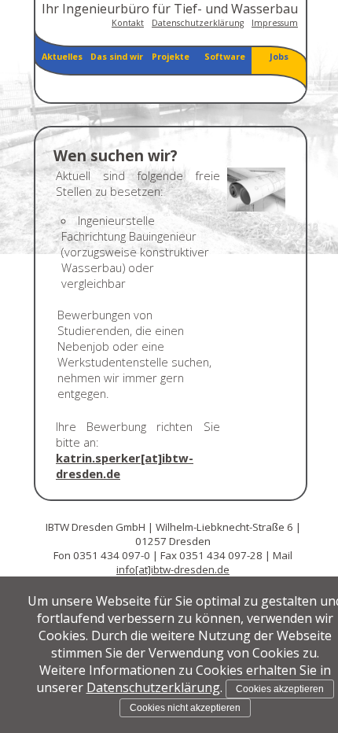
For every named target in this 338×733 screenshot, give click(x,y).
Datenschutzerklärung (198, 22)
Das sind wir (116, 56)
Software (224, 56)
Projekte (170, 56)
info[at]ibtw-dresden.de (173, 569)
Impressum (275, 22)
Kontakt (128, 22)
